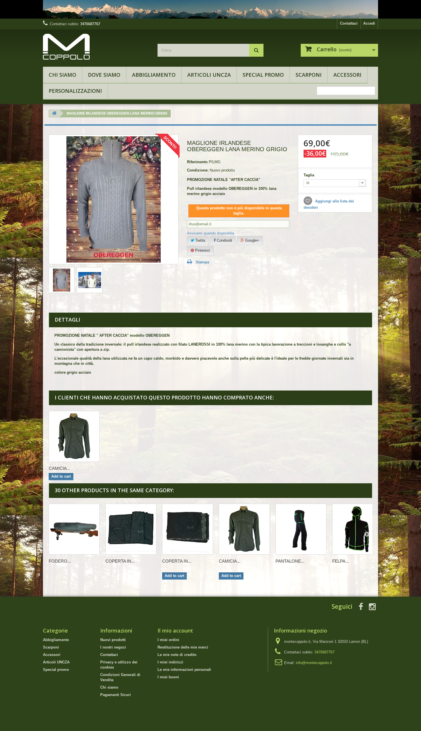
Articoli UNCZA (209, 74)
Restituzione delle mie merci (183, 647)
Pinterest (202, 250)
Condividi (224, 240)
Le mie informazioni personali (184, 669)
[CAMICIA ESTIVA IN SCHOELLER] (74, 436)
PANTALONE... (290, 561)
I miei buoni (168, 677)
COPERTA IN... (120, 561)
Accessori (347, 74)
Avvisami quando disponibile (210, 233)
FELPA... (340, 561)
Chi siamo (62, 74)
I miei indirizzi (170, 662)
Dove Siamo (104, 74)
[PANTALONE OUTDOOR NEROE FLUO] (301, 529)
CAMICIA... (59, 468)
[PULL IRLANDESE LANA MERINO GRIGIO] (61, 280)
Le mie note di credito (177, 655)
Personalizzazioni (75, 90)
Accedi (369, 23)
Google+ (251, 240)
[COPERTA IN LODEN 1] (130, 529)
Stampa (202, 262)
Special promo (263, 74)
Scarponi (309, 74)
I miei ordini (168, 640)
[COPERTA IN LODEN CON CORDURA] (187, 529)
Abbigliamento (154, 74)
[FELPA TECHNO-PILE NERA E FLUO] (357, 529)
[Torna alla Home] (54, 113)
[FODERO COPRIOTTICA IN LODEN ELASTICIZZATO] (74, 529)
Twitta (199, 240)
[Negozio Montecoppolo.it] (96, 47)
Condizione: (197, 170)
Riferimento (197, 162)
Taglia (309, 175)
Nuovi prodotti (113, 640)
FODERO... (60, 561)
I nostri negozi (113, 647)
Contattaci (349, 23)
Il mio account (175, 630)
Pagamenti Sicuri (115, 695)
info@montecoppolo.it (314, 663)
